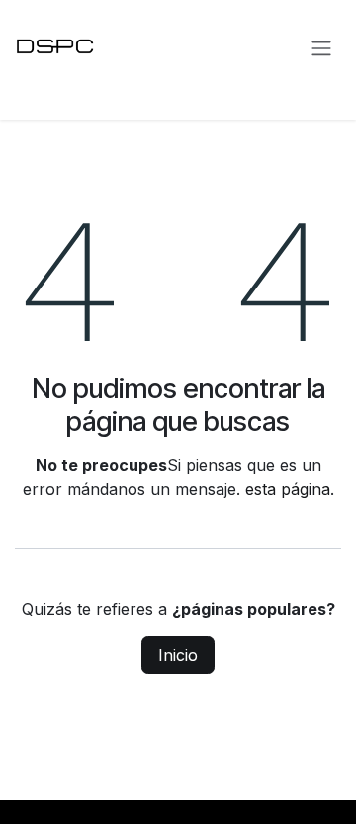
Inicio (178, 655)
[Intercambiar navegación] (321, 47)
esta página (287, 489)
